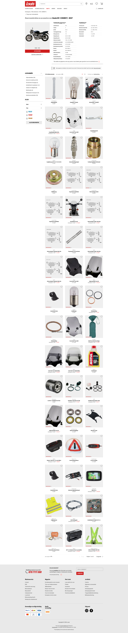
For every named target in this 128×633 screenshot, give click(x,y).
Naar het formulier (97, 68)
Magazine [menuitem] (59, 8)
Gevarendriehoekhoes (73, 460)
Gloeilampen (74, 311)
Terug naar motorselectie (32, 14)
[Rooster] (82, 74)
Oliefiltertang (54, 191)
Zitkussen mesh (94, 430)
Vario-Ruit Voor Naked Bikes (54, 370)
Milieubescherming (89, 595)
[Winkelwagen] (101, 4)
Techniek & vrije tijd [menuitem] (39, 8)
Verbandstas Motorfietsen (54, 550)
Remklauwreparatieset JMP (94, 400)
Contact (27, 582)
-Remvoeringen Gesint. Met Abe (94, 221)
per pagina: (58, 74)
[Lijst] (84, 74)
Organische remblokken (74, 191)
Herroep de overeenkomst (31, 599)
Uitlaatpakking (94, 311)
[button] (81, 4)
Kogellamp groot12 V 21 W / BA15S (54, 162)
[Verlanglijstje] (96, 4)
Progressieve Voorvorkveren (74, 251)
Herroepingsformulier (90, 590)
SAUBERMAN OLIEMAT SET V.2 (94, 520)
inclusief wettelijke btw (64, 625)
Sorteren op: (90, 74)
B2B (26, 584)
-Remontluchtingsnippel (74, 162)
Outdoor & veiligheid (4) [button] (31, 87)
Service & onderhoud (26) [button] (32, 80)
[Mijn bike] (91, 4)
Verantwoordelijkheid (70, 593)
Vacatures (67, 586)
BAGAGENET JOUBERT (94, 102)
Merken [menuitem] (53, 8)
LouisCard (27, 595)
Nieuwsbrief (28, 590)
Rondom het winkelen (70, 588)
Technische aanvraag (30, 586)
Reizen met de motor (50, 588)
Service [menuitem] (65, 8)
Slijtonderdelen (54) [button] (30, 77)
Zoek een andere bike (36, 54)
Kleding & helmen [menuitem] (29, 8)
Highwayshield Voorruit (94, 281)
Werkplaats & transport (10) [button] (32, 92)
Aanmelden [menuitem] (100, 8)
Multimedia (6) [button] (29, 90)
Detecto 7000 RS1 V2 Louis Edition (54, 460)
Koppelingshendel (94, 130)
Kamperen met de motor (50, 595)
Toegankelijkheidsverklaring (91, 593)
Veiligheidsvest (54, 520)
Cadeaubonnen (28, 593)
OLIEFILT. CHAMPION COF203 (54, 400)
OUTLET (30, 118)
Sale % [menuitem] (47, 8)
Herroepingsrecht (89, 588)
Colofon (87, 582)
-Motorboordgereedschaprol (74, 490)
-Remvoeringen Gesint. (94, 191)
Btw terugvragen (69, 590)
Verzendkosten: (55, 627)
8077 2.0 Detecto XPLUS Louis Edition (74, 550)
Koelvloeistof (94, 370)
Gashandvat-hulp (54, 311)
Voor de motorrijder (49, 593)
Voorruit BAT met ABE (73, 132)
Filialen (66, 584)
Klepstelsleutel (54, 102)
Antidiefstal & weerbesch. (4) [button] (33, 85)
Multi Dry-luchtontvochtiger (94, 341)
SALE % (30, 114)
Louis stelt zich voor (69, 582)
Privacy (86, 586)
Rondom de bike (49, 590)
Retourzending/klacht (30, 597)
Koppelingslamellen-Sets (54, 132)
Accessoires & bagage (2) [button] (32, 82)
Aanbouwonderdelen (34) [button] (32, 95)
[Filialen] (86, 4)
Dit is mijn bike (37, 51)
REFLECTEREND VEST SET (93, 550)
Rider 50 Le (94, 490)
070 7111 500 (34, 572)
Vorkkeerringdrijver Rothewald (94, 162)
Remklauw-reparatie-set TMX (74, 400)
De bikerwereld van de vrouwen (52, 582)
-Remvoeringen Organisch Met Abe (54, 251)
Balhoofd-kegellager (74, 430)
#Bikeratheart (48, 586)
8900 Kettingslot (74, 520)
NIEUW (30, 111)
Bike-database (28, 588)
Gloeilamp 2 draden (74, 102)
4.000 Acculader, (94, 460)
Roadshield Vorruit (74, 221)
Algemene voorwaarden (90, 584)
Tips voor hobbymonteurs (51, 584)
